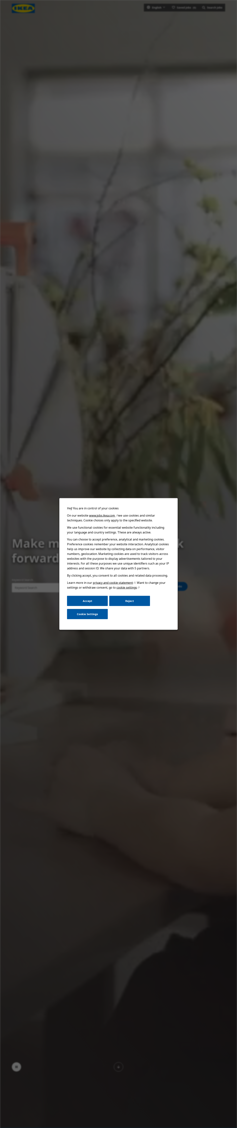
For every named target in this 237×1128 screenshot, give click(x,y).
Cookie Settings (87, 614)
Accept (87, 601)
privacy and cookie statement (113, 583)
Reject (129, 601)
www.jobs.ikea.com (102, 515)
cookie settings (126, 587)
